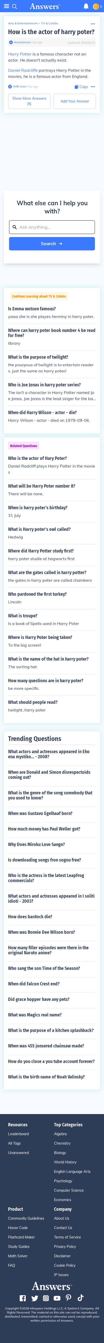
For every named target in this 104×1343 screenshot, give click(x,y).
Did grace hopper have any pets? (38, 999)
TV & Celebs (49, 23)
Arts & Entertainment (22, 23)
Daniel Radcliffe (23, 70)
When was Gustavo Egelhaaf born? (40, 813)
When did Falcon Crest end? (34, 984)
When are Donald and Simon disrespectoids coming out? (49, 774)
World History (65, 1162)
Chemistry (62, 1143)
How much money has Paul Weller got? (44, 829)
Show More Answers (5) (29, 101)
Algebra (60, 1134)
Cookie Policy (64, 1265)
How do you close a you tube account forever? (51, 1061)
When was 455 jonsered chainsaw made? (46, 1046)
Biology (60, 1152)
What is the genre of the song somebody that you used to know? (50, 795)
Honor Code (18, 1227)
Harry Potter (20, 53)
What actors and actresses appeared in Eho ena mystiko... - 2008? (49, 754)
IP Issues (61, 1275)
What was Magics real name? (35, 1015)
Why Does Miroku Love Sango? (36, 844)
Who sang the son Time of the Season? (44, 968)
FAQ (11, 1265)
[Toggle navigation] (6, 6)
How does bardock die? (30, 916)
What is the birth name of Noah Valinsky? (46, 1077)
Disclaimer (62, 1256)
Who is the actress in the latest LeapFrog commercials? (46, 878)
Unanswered (18, 1152)
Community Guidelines (26, 1218)
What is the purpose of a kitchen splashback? (51, 1030)
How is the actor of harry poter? (51, 32)
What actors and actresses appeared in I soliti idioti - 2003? (51, 898)
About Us (61, 1218)
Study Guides (19, 1246)
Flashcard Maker (21, 1237)
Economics (62, 1200)
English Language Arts (72, 1171)
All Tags (14, 1143)
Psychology (63, 1181)
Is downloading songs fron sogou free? (44, 860)
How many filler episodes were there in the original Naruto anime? (48, 950)
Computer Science (69, 1190)
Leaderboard (18, 1134)
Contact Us (63, 1227)
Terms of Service (67, 1237)
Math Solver (18, 1256)
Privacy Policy (65, 1246)
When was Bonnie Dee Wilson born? (41, 932)
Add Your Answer (75, 101)
